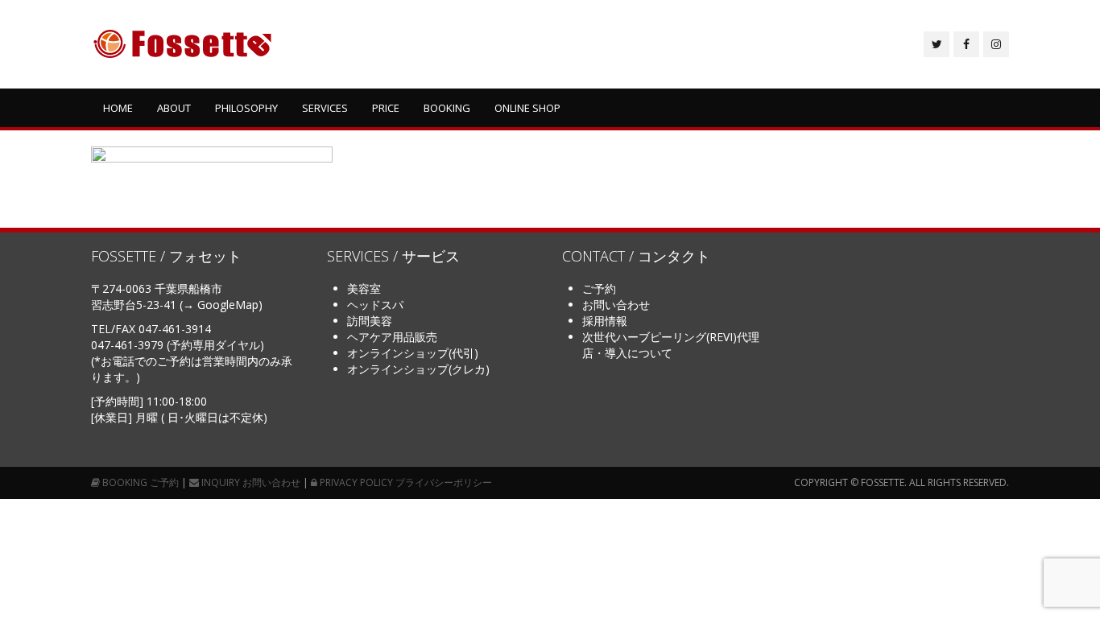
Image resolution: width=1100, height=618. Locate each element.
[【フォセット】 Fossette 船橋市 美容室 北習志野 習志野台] (182, 44)
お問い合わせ (616, 304)
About (174, 108)
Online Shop (527, 108)
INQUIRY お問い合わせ (249, 482)
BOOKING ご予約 (139, 482)
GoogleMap (227, 304)
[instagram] (996, 44)
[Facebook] (966, 44)
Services (325, 108)
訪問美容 (369, 320)
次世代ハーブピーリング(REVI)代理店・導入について (670, 344)
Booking (447, 108)
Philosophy (246, 108)
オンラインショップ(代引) (412, 352)
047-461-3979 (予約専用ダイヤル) (177, 344)
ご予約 (599, 288)
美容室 (364, 288)
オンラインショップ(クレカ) (418, 369)
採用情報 (604, 320)
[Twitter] (936, 44)
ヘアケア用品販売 (392, 336)
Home (118, 108)
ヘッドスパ (375, 304)
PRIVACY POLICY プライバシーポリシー (404, 482)
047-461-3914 (175, 328)
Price (385, 108)
